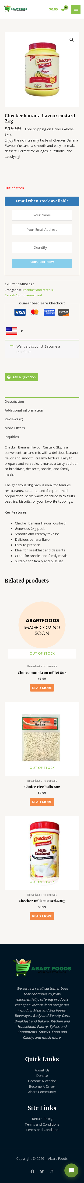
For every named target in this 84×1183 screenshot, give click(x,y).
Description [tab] (14, 401)
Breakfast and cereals (37, 290)
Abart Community (42, 1091)
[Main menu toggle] (75, 9)
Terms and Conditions (42, 1124)
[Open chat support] (71, 1170)
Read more (42, 687)
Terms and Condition (42, 1129)
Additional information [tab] (24, 410)
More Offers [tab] (15, 427)
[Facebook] (32, 1171)
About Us (42, 1070)
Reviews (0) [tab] (14, 419)
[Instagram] (51, 1171)
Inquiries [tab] (12, 436)
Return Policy (42, 1118)
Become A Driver (42, 1086)
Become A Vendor (42, 1080)
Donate (42, 1075)
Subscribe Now (42, 262)
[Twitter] (42, 1171)
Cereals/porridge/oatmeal (23, 295)
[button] (71, 40)
